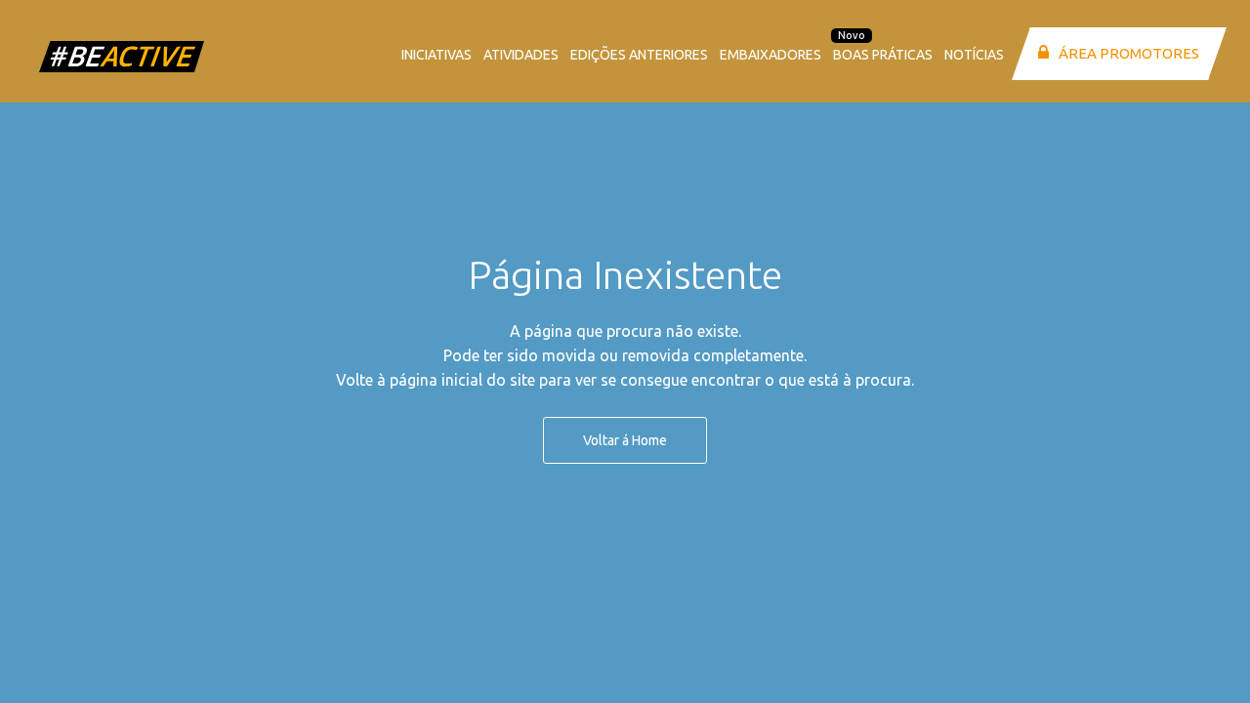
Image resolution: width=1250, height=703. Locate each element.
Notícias (974, 54)
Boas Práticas (883, 54)
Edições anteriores (639, 54)
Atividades (521, 54)
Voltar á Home (625, 440)
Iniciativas (436, 54)
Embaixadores (770, 54)
